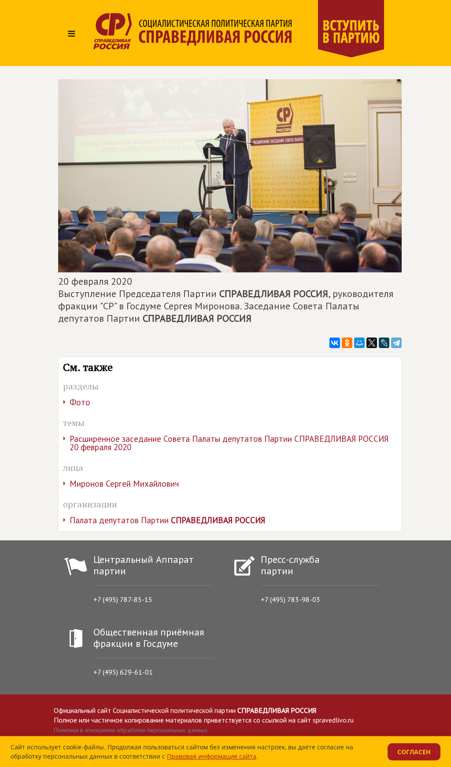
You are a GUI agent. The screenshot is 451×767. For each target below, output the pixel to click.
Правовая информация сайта (211, 756)
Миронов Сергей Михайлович (124, 483)
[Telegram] (396, 343)
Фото (80, 402)
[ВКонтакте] (334, 343)
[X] (371, 343)
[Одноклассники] (347, 343)
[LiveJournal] (384, 343)
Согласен (414, 752)
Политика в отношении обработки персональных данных (130, 730)
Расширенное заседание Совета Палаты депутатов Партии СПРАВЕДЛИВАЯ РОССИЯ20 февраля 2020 (229, 442)
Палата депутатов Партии (167, 520)
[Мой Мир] (359, 343)
